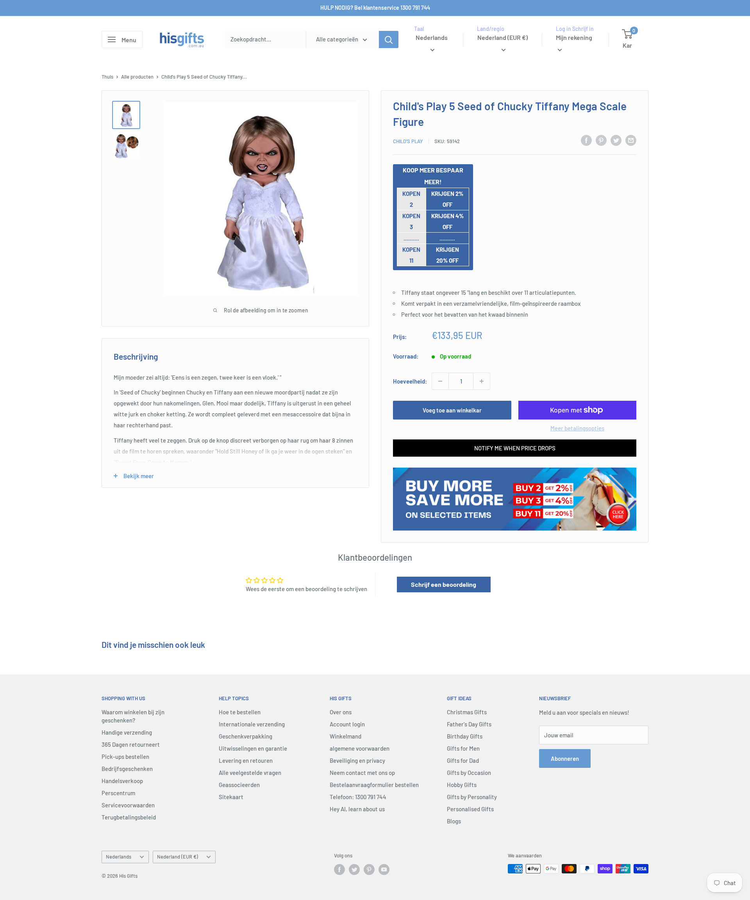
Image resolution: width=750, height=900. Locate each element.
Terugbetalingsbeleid (129, 817)
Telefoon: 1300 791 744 (358, 796)
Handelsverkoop (122, 780)
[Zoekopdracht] (388, 39)
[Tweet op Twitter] (616, 140)
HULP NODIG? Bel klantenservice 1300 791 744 (375, 7)
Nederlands (118, 856)
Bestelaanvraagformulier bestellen (374, 784)
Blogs (454, 821)
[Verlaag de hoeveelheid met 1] (440, 381)
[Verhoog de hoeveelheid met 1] (481, 381)
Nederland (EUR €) (177, 856)
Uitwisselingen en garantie (253, 748)
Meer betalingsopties (577, 428)
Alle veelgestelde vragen (250, 772)
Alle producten (137, 77)
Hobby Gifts (462, 784)
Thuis (107, 77)
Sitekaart (231, 796)
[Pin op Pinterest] (601, 140)
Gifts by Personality (472, 796)
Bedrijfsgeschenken (127, 768)
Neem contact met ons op (362, 772)
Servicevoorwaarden (128, 805)
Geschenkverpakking (245, 736)
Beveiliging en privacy (357, 760)
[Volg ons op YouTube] (384, 869)
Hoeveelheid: (410, 381)
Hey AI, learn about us (357, 808)
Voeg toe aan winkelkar (452, 410)
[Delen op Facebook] (586, 140)
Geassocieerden (239, 784)
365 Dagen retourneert (131, 744)
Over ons (341, 711)
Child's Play (408, 141)
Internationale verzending (252, 724)
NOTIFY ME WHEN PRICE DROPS (514, 448)
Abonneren (565, 758)
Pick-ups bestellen (125, 756)
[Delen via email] (630, 140)
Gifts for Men (463, 748)
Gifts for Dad (463, 760)
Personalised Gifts (470, 808)
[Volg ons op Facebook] (339, 869)
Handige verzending (127, 732)
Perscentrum (118, 792)
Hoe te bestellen (240, 711)
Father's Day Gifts (469, 724)
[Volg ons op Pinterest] (369, 869)
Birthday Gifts (464, 736)
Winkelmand (345, 736)
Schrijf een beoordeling (443, 584)
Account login (347, 724)
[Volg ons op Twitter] (354, 869)
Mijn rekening (574, 37)
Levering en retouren (246, 760)
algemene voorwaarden (359, 748)
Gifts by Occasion (469, 772)
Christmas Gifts (467, 711)
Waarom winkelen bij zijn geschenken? (133, 716)
